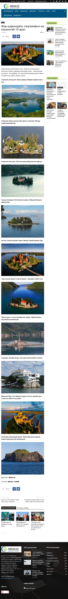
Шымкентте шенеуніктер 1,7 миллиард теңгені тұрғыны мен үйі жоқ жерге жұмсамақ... (51, 94)
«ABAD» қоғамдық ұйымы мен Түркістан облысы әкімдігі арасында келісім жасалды (60, 42)
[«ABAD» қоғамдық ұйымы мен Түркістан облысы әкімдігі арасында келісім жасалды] (50, 40)
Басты (2, 20)
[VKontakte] (62, 1)
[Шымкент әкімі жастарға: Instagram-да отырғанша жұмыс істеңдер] (27, 572)
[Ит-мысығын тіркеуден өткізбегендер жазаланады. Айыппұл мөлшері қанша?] (51, 105)
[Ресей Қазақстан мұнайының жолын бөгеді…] (7, 516)
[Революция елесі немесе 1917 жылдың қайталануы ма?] (22, 516)
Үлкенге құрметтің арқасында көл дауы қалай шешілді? (37, 554)
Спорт (53, 11)
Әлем (17, 11)
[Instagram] (53, 1)
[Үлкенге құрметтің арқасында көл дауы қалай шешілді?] (27, 553)
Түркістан (41, 11)
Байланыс (30, 1)
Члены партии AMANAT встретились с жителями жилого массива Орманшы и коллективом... (60, 31)
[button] (65, 11)
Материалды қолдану (41, 1)
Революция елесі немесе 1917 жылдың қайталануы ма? (22, 524)
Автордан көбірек (23, 508)
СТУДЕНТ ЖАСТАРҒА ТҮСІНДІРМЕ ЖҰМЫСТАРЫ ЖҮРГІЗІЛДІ (61, 113)
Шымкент (32, 11)
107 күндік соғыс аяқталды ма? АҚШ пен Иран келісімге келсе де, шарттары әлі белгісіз (37, 526)
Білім (48, 11)
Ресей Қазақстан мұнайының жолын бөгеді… (6, 524)
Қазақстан (24, 11)
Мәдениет (17, 15)
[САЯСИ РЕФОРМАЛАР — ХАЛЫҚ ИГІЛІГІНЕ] (62, 85)
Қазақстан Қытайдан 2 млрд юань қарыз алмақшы (10, 500)
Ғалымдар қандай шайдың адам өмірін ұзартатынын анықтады (34, 500)
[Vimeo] (59, 1)
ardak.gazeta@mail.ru (7, 578)
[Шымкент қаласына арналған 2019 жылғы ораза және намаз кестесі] (27, 562)
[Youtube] (65, 1)
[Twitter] (56, 1)
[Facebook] (50, 1)
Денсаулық (8, 15)
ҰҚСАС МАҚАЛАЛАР (8, 508)
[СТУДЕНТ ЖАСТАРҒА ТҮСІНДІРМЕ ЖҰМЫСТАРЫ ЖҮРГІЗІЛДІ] (62, 105)
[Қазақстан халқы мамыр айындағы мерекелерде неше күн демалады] (50, 52)
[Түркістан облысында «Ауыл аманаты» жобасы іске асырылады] (50, 62)
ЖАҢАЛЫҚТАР (8, 11)
